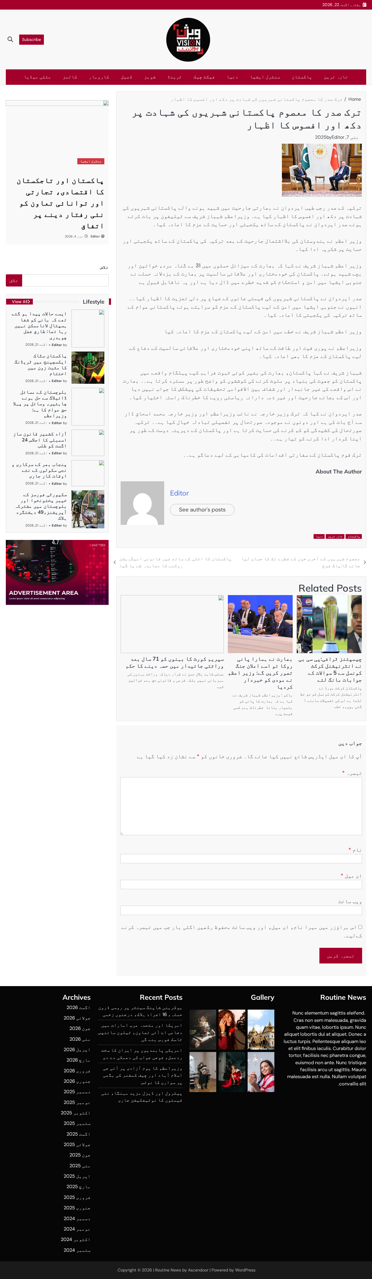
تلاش (104, 267)
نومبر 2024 (77, 1229)
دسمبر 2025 (77, 1092)
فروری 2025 (77, 1197)
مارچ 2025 (79, 1186)
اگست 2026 (79, 1007)
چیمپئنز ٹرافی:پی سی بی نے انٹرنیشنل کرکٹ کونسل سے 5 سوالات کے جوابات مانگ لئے (330, 669)
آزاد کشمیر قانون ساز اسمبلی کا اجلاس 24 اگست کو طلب (40, 439)
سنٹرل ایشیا (265, 77)
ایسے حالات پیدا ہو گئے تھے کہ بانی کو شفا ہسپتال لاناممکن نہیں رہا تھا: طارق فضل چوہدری (39, 325)
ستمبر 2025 (77, 1123)
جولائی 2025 (77, 1144)
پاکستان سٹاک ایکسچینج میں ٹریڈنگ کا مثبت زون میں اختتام (41, 364)
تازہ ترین (336, 77)
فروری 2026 (77, 1071)
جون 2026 (80, 1028)
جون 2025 (80, 1155)
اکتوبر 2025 (76, 1113)
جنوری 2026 (77, 1081)
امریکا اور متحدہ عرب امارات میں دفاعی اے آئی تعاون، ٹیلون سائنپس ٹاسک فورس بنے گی (140, 1032)
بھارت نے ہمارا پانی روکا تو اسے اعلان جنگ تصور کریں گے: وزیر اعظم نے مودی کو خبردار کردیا (260, 672)
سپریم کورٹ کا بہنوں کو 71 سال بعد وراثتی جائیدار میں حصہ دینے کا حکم (175, 662)
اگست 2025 (79, 1134)
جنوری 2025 (77, 1208)
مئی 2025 (80, 1166)
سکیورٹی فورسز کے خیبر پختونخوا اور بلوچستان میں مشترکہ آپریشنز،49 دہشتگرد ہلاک (41, 506)
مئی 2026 (80, 1039)
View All (19, 301)
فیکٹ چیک (204, 77)
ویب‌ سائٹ (350, 901)
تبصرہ (352, 773)
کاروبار (99, 77)
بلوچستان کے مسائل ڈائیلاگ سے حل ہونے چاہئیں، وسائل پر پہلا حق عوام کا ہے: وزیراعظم (40, 403)
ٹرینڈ (174, 77)
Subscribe (31, 39)
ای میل (351, 875)
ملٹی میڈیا (37, 77)
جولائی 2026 (77, 1018)
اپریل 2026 (77, 1049)
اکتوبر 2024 (76, 1239)
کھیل (127, 77)
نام (355, 849)
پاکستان (302, 77)
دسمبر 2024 (77, 1218)
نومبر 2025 (77, 1102)
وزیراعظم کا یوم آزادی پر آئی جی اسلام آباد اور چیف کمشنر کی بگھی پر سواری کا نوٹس (143, 1075)
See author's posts (202, 509)
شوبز (150, 77)
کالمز (70, 77)
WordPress (245, 1270)
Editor (338, 137)
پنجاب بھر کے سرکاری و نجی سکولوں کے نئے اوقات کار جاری (39, 470)
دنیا (232, 77)
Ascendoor (198, 1270)
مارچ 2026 (79, 1060)
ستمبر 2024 (77, 1250)
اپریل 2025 (77, 1176)
